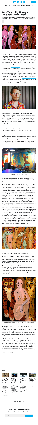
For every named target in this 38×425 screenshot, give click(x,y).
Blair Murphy (7, 20)
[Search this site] (1, 2)
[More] (32, 5)
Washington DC (10, 352)
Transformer (18, 59)
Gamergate (12, 115)
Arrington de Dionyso (27, 54)
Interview (4, 352)
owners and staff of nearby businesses (11, 68)
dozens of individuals (15, 67)
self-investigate (22, 82)
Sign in (28, 1)
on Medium (13, 121)
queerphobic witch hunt (27, 116)
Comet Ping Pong (8, 56)
